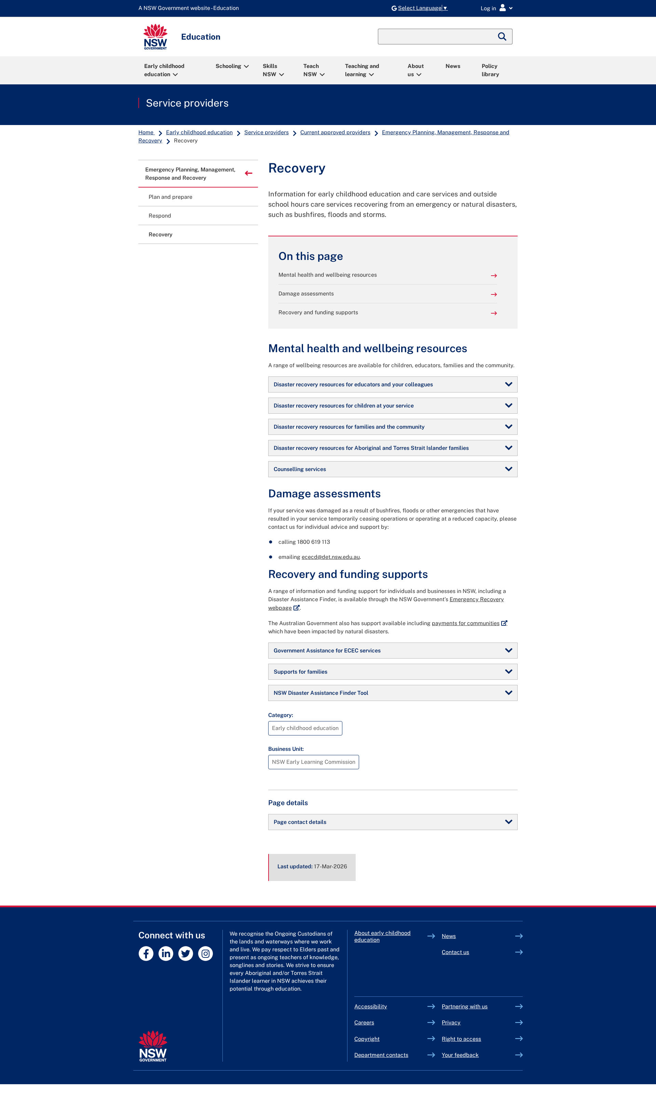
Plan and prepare (170, 197)
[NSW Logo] (155, 37)
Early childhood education (164, 70)
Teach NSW (311, 70)
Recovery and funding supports (318, 312)
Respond (160, 215)
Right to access (461, 1039)
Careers (364, 1022)
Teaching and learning (362, 70)
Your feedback (460, 1055)
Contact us (455, 952)
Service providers (187, 103)
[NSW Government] (152, 1046)
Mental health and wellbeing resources (327, 275)
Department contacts (381, 1055)
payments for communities (469, 623)
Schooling (228, 66)
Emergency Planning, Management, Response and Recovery (190, 173)
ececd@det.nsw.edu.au (331, 557)
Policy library (490, 70)
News (453, 66)
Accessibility (370, 1006)
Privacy (451, 1022)
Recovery (161, 234)
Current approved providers (335, 132)
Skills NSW (270, 70)
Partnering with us (465, 1006)
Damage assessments (306, 293)
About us (416, 70)
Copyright (367, 1039)
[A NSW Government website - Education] (190, 8)
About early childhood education (382, 936)
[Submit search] (502, 36)
